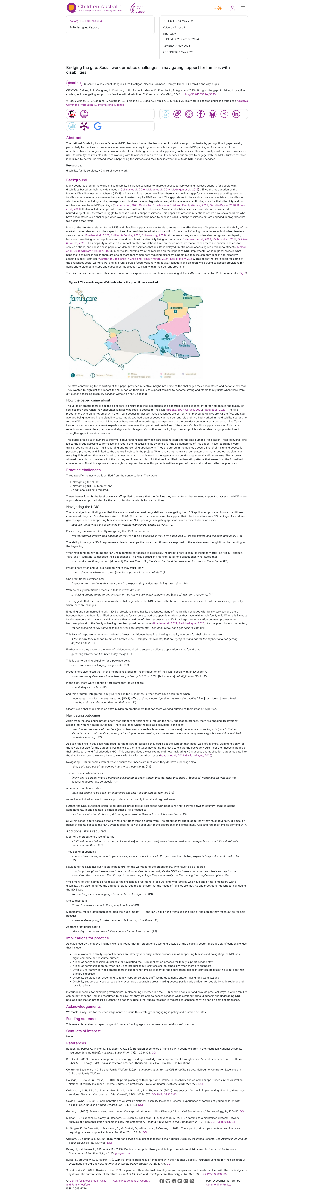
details (73, 83)
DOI (153, 1052)
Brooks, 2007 (175, 409)
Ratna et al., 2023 (215, 409)
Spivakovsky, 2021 (153, 235)
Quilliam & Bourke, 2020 (125, 235)
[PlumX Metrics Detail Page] (84, 126)
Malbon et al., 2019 (158, 189)
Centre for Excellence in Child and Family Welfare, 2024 (173, 205)
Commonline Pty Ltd (218, 1184)
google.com (122, 1153)
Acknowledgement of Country (131, 1180)
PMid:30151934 (225, 1121)
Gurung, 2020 (193, 409)
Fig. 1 (243, 273)
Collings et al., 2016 (133, 189)
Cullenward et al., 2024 (197, 239)
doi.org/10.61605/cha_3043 (87, 21)
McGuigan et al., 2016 (184, 189)
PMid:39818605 (217, 1174)
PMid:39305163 (167, 1094)
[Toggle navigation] (243, 8)
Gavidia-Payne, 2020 (223, 205)
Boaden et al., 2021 (126, 205)
